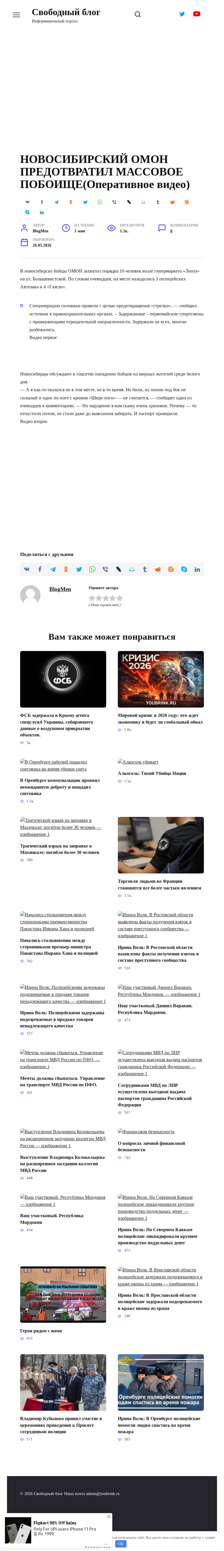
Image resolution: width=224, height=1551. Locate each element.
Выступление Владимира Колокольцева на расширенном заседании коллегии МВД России (62, 1164)
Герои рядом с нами (41, 1330)
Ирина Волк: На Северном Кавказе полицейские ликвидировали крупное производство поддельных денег (157, 1236)
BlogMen (60, 589)
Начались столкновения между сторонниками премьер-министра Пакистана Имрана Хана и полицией (59, 947)
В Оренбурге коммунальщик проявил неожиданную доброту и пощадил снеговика (60, 787)
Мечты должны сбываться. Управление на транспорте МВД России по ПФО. (62, 1081)
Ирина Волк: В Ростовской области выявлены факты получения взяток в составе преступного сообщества (158, 954)
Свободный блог (66, 12)
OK (120, 1544)
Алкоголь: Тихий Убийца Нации (152, 773)
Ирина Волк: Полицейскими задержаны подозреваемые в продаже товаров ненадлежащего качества (62, 1019)
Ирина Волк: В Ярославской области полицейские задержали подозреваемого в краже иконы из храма (160, 1302)
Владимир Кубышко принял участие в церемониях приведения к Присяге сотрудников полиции (61, 1425)
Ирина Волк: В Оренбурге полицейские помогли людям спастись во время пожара (159, 1425)
